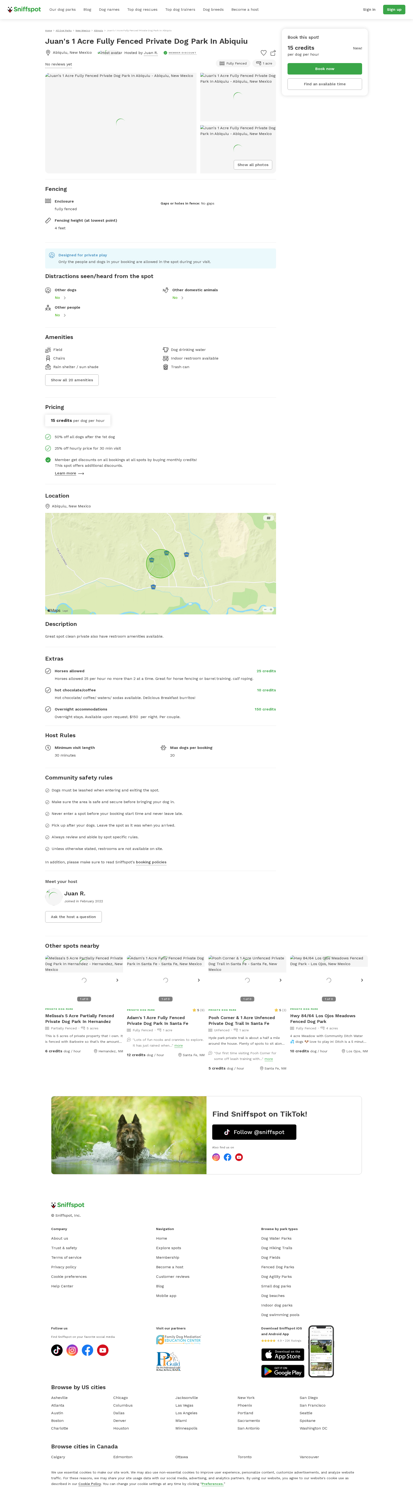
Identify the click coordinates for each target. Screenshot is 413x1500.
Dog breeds (213, 9)
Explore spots (168, 1248)
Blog (87, 9)
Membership (167, 1257)
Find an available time (325, 84)
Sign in (369, 9)
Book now (325, 68)
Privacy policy (63, 1267)
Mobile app (166, 1295)
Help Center (62, 1286)
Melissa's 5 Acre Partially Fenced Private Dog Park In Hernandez (79, 1018)
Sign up (394, 9)
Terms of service (66, 1257)
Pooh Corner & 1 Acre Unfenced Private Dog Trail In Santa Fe (241, 1020)
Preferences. (213, 1484)
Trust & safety (64, 1248)
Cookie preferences (69, 1276)
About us (59, 1238)
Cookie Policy (89, 1484)
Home (161, 1238)
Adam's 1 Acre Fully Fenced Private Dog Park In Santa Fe (157, 1020)
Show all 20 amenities (72, 380)
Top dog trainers (180, 9)
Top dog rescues (142, 9)
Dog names (109, 9)
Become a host (245, 9)
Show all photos (253, 164)
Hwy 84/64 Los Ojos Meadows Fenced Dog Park (322, 1018)
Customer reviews (173, 1276)
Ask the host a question (73, 916)
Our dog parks (62, 9)
